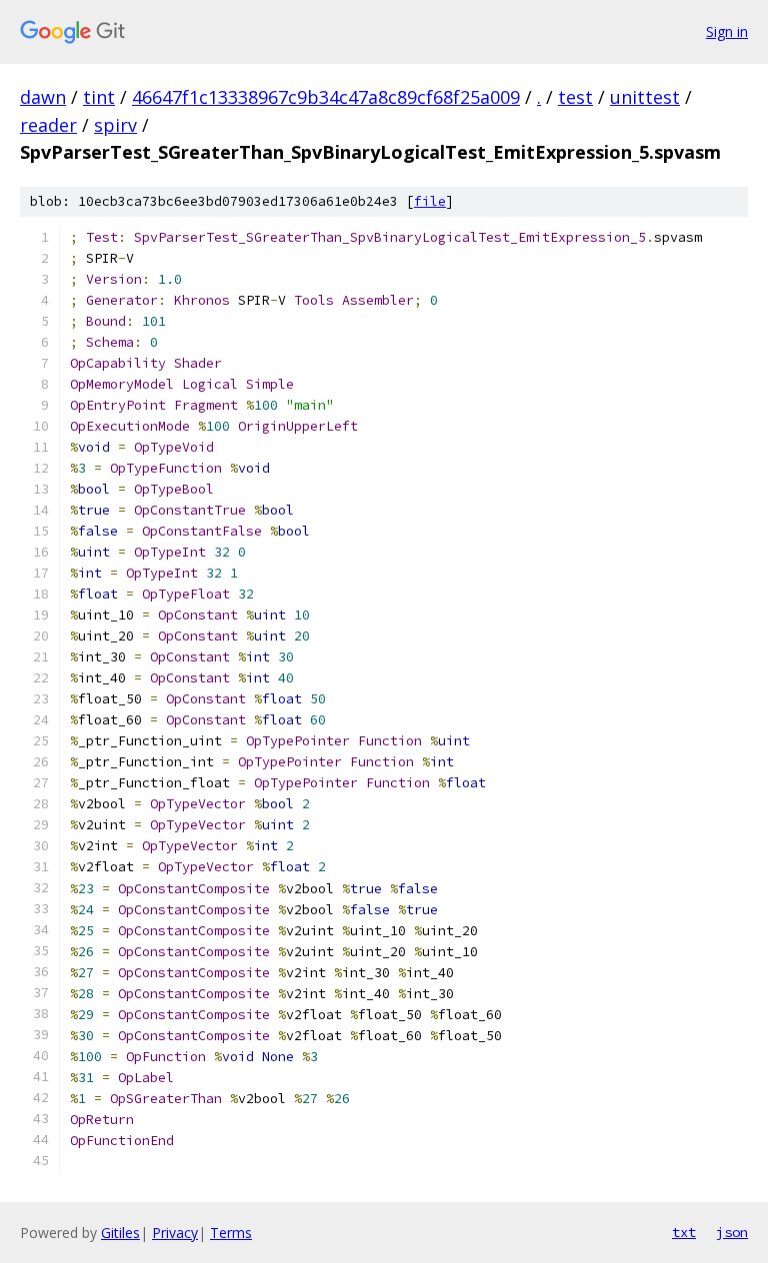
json (732, 1232)
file (430, 201)
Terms (231, 1232)
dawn (43, 97)
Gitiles (120, 1232)
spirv (115, 125)
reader (48, 125)
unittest (645, 97)
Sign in (727, 31)
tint (99, 97)
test (575, 97)
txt (684, 1232)
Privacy (175, 1232)
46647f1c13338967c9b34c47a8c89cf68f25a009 (326, 97)
